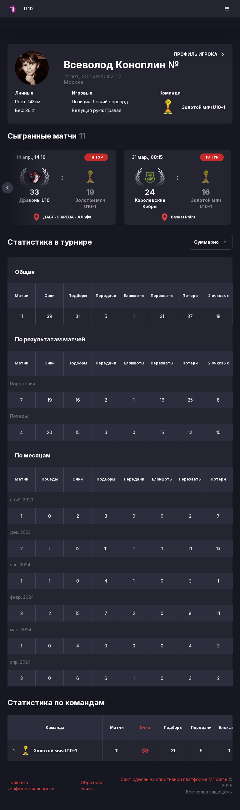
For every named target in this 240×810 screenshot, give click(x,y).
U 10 (28, 8)
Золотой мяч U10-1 (203, 107)
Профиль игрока (196, 54)
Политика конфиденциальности (31, 785)
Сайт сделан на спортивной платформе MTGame (175, 779)
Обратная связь (91, 785)
